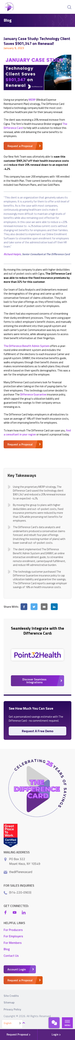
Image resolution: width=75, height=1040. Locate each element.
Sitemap (9, 1002)
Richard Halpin (12, 254)
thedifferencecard (20, 872)
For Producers (13, 930)
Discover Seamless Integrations (34, 680)
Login (55, 1034)
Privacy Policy (12, 1009)
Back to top (13, 1023)
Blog (7, 949)
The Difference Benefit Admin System (26, 346)
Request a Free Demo (37, 731)
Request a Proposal (20, 146)
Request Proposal (18, 1034)
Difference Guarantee (33, 394)
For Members (13, 942)
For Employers (13, 936)
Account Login (16, 969)
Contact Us (11, 955)
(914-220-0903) (20, 892)
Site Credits (11, 996)
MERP (32, 100)
